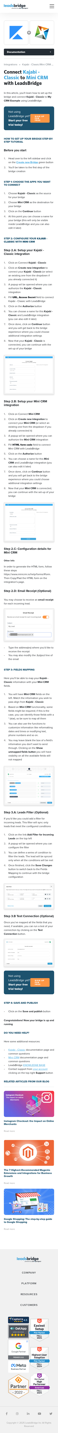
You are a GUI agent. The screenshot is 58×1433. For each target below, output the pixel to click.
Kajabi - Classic (16, 1050)
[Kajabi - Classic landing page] (16, 32)
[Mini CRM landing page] (42, 32)
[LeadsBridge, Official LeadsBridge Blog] (16, 6)
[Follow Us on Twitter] (50, 1414)
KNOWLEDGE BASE (34, 1065)
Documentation (16, 52)
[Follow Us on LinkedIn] (28, 1414)
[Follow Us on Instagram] (17, 1414)
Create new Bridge (27, 162)
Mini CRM (13, 1057)
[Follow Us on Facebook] (7, 1414)
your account (40, 1069)
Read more (9, 1131)
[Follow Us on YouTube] (39, 1414)
